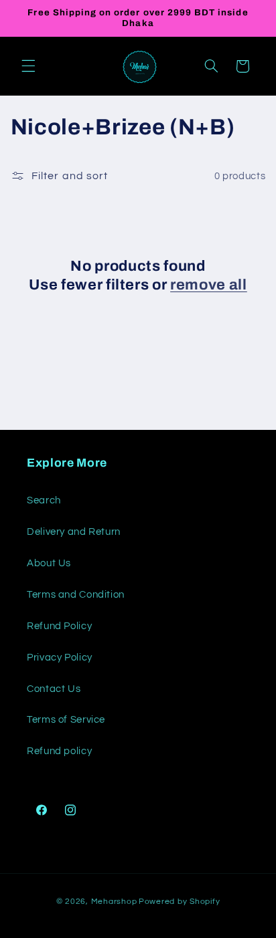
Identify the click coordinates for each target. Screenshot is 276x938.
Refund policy (59, 751)
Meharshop (114, 901)
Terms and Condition (76, 595)
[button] (28, 66)
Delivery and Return (74, 532)
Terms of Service (66, 720)
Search (44, 500)
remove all (208, 285)
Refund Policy (59, 626)
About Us (49, 563)
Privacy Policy (59, 658)
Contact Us (53, 689)
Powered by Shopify (179, 901)
